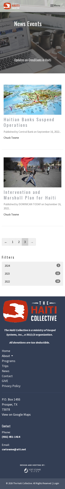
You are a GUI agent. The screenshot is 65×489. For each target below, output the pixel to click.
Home (6, 351)
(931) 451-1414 (11, 436)
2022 (32, 281)
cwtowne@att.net (14, 449)
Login (56, 483)
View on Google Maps (16, 414)
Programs (8, 361)
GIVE (5, 381)
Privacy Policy (11, 386)
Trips (5, 366)
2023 (32, 273)
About (6, 356)
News (5, 371)
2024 (32, 265)
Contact (7, 376)
